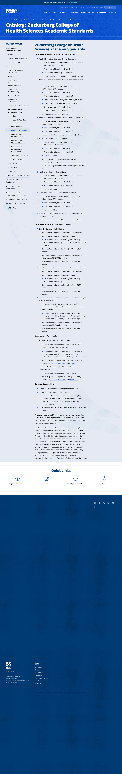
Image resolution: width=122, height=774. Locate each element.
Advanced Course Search (15, 204)
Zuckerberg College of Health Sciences (57, 20)
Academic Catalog (17, 20)
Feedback (84, 692)
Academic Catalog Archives (16, 199)
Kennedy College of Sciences (14, 100)
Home (7, 20)
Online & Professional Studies (14, 180)
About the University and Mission (14, 187)
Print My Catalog (12, 208)
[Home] (11, 11)
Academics (64, 12)
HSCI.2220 (53, 363)
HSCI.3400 (74, 363)
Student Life (101, 12)
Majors (10, 54)
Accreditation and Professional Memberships (16, 194)
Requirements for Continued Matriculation (16, 149)
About (55, 12)
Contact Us (49, 692)
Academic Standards (19, 130)
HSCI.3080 (62, 363)
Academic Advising (18, 120)
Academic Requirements (16, 125)
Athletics (112, 12)
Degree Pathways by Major (17, 58)
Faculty (12, 171)
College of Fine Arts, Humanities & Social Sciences (14, 82)
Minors (10, 66)
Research (74, 12)
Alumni (77, 7)
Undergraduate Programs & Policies (34, 20)
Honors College (13, 95)
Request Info (91, 7)
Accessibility (76, 692)
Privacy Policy (67, 692)
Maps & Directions (40, 692)
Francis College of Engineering (13, 90)
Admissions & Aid (87, 12)
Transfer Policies (17, 159)
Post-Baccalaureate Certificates (15, 71)
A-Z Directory (69, 7)
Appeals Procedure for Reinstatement (18, 135)
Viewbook (46, 12)
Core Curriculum (14, 62)
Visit (62, 7)
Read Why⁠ (74, 2)
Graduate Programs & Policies (17, 175)
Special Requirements (19, 155)
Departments (15, 163)
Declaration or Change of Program (18, 141)
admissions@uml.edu (15, 684)
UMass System (58, 692)
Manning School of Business (18, 106)
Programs (13, 167)
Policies (72, 20)
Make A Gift (99, 7)
